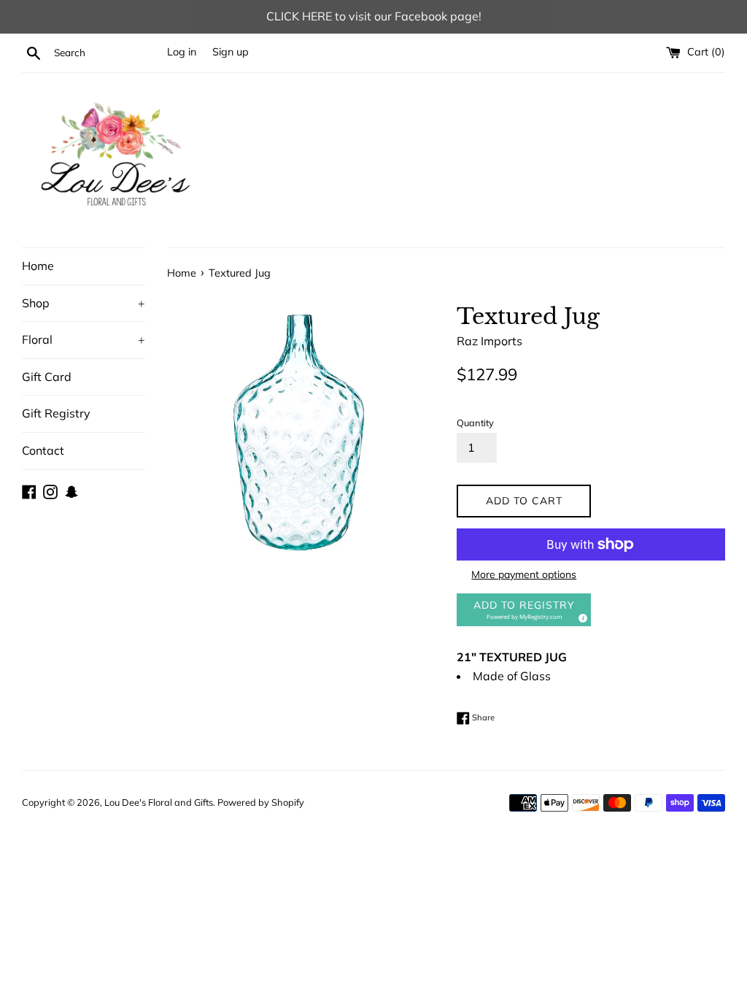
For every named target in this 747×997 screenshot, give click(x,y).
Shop (83, 303)
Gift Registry (56, 413)
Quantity (475, 422)
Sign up (230, 51)
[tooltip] (580, 616)
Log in (181, 51)
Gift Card (46, 376)
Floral (83, 339)
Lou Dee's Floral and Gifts (158, 802)
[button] (524, 609)
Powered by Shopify (260, 802)
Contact (43, 450)
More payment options (523, 574)
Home (38, 265)
